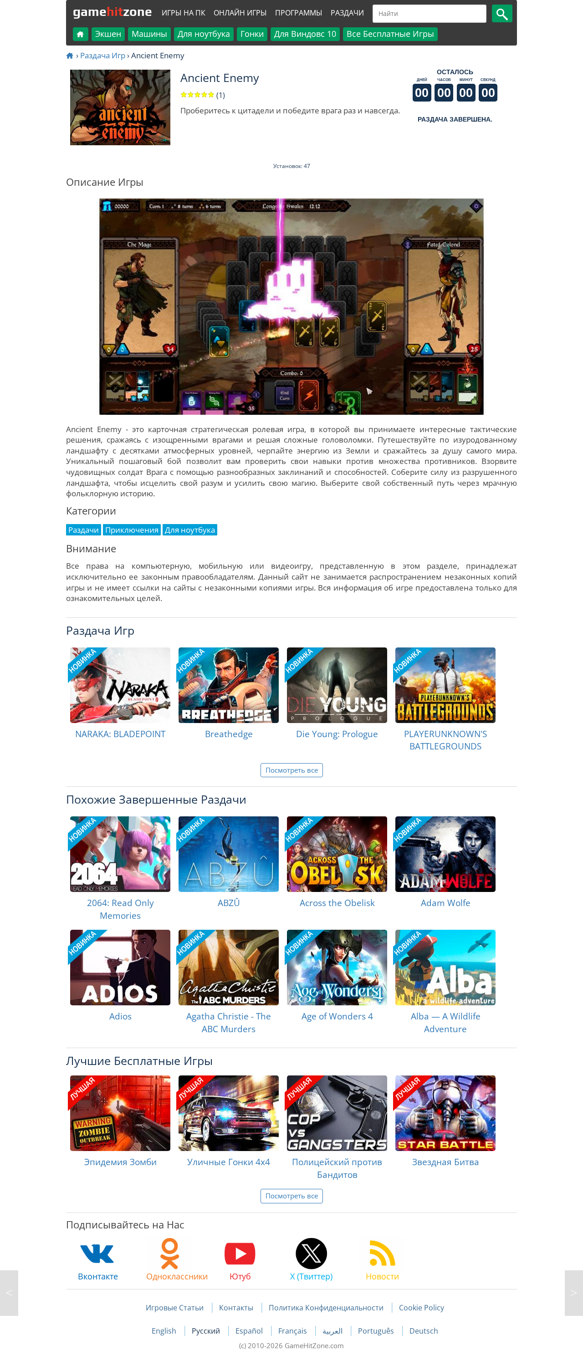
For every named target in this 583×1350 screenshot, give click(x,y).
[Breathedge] (229, 685)
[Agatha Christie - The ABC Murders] (229, 967)
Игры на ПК (183, 13)
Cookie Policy (421, 1308)
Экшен (108, 33)
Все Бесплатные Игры (390, 33)
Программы (298, 13)
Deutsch (423, 1331)
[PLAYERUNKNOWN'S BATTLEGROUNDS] (445, 685)
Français (293, 1331)
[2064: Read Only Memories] (120, 854)
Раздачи (347, 13)
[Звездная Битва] (445, 1113)
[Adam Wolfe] (445, 854)
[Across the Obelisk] (337, 854)
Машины (149, 33)
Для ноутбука (204, 33)
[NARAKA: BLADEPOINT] (120, 685)
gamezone (112, 11)
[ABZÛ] (229, 854)
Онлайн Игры (240, 13)
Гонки (252, 33)
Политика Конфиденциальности (326, 1308)
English (165, 1331)
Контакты (236, 1308)
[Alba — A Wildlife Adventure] (445, 967)
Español (250, 1331)
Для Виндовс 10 (305, 33)
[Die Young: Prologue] (337, 685)
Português (377, 1331)
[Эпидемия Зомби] (120, 1113)
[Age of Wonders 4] (337, 967)
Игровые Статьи (175, 1308)
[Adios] (120, 967)
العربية (333, 1331)
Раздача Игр (102, 55)
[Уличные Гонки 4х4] (229, 1113)
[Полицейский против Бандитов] (337, 1113)
